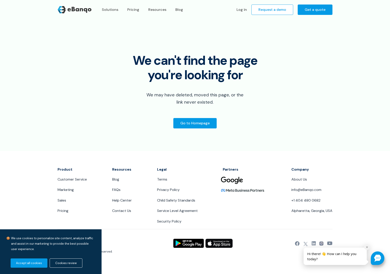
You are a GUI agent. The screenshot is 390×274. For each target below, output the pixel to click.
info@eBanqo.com (306, 189)
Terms (162, 179)
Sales (62, 200)
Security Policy (169, 221)
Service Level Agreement (177, 210)
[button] (377, 258)
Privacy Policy (168, 189)
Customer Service (72, 179)
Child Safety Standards (176, 200)
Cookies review (66, 263)
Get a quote (315, 9)
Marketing (66, 189)
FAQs (116, 189)
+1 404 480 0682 (305, 200)
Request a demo (272, 9)
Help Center (122, 200)
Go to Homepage (195, 123)
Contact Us (121, 210)
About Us (299, 179)
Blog (115, 179)
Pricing (63, 210)
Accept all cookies (29, 263)
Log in (242, 9)
